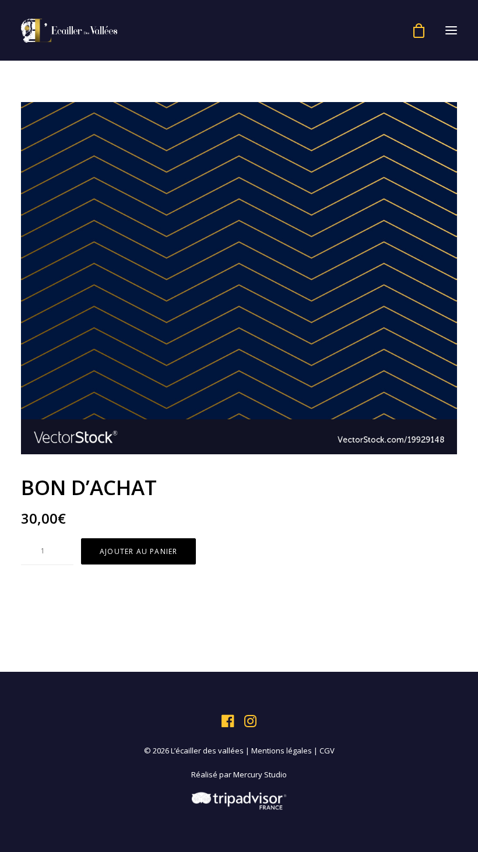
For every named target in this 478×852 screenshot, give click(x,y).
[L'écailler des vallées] (69, 30)
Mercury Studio (260, 774)
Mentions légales (281, 750)
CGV (327, 750)
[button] (451, 30)
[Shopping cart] (413, 30)
